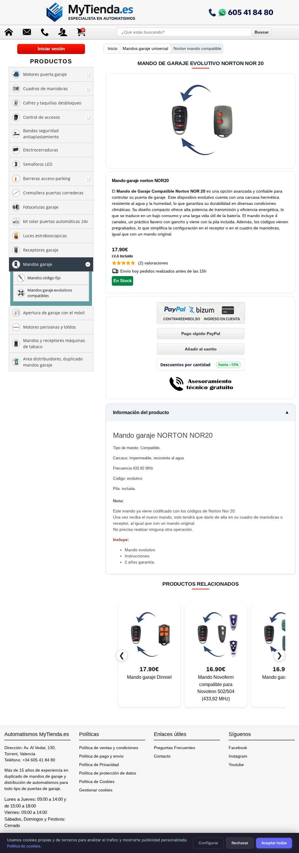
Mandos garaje (37, 264)
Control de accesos (41, 117)
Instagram (238, 756)
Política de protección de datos (107, 773)
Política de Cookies (96, 781)
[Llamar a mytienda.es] (241, 12)
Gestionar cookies (95, 790)
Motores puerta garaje (45, 74)
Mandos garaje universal (145, 48)
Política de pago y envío (101, 756)
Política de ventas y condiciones (108, 747)
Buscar (262, 32)
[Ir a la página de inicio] (91, 12)
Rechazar (240, 843)
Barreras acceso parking (46, 178)
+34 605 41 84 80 (38, 760)
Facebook (238, 747)
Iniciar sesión (51, 48)
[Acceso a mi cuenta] (62, 32)
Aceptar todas (274, 843)
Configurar (208, 843)
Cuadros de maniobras (45, 88)
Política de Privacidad (99, 764)
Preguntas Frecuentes (174, 747)
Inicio (112, 48)
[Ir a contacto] (45, 32)
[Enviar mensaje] (26, 32)
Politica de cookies (23, 846)
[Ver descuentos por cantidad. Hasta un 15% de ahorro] (200, 365)
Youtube (236, 764)
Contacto (162, 756)
